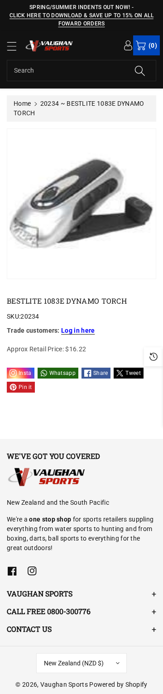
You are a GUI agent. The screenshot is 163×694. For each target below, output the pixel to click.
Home (22, 103)
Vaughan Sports (64, 684)
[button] (16, 46)
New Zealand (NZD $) (74, 663)
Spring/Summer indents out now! (79, 7)
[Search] (140, 70)
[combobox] (81, 70)
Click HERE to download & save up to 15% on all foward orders (81, 19)
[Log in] (128, 45)
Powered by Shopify (118, 684)
